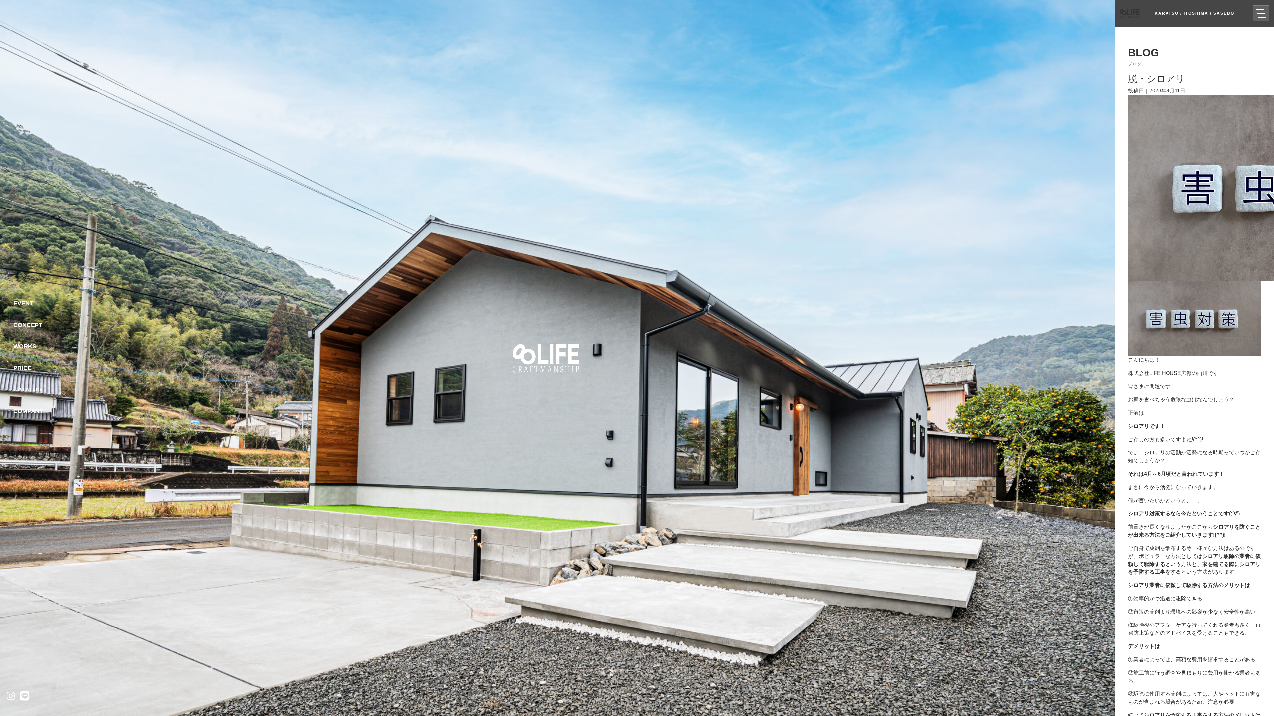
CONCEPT (27, 325)
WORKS (24, 346)
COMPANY (28, 411)
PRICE (22, 368)
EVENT (23, 303)
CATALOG (27, 389)
